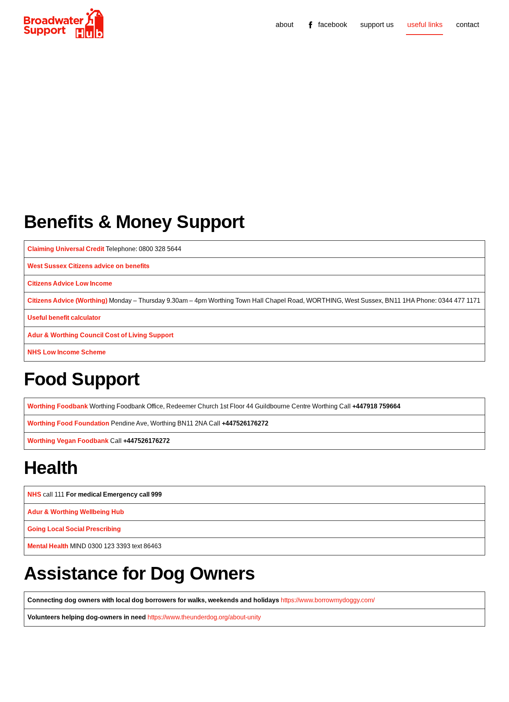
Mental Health (47, 546)
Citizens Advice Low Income (69, 283)
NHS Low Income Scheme (66, 352)
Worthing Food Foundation (68, 423)
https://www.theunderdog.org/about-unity (204, 617)
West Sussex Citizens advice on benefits (88, 266)
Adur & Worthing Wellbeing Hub (75, 512)
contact (467, 25)
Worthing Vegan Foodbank (68, 440)
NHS (34, 494)
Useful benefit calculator (64, 317)
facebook (331, 25)
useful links (425, 25)
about (284, 25)
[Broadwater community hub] (63, 35)
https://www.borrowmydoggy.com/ (328, 600)
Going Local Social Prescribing (74, 529)
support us (377, 25)
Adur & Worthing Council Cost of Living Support (100, 335)
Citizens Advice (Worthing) (67, 300)
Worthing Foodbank (57, 406)
